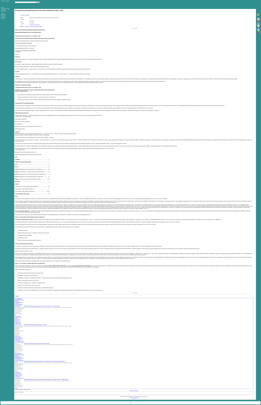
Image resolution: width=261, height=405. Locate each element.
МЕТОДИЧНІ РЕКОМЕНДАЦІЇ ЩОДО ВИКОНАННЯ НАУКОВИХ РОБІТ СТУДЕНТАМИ (46, 379)
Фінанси (3, 16)
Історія (2, 13)
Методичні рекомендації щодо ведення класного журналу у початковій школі (42, 306)
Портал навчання (134, 390)
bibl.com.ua (21, 26)
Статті (130, 402)
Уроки (2, 7)
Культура (28, 26)
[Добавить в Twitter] (258, 30)
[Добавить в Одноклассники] (258, 26)
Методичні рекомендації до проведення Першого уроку (37, 343)
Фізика (2, 18)
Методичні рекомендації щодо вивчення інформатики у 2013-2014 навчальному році (19, 375)
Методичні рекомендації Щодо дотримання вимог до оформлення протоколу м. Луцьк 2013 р (18, 320)
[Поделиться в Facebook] (258, 28)
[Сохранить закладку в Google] (258, 15)
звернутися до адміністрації (134, 397)
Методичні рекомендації (35, 24)
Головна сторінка (5, 0)
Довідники (3, 9)
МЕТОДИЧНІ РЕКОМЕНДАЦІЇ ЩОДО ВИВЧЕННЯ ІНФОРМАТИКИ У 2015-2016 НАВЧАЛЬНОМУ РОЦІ (19, 358)
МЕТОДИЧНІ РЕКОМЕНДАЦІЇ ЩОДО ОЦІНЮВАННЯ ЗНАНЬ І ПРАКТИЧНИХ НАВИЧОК (19, 302)
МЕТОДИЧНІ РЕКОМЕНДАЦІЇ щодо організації (35, 324)
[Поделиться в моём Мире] (258, 21)
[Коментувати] (258, 32)
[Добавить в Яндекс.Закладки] (258, 19)
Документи (3, 11)
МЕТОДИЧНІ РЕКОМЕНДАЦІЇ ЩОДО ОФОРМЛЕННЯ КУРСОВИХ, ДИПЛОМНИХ (44, 361)
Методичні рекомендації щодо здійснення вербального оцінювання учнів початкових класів (19, 339)
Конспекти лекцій (5, 8)
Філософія (3, 14)
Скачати (22, 15)
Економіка (3, 17)
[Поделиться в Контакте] (258, 23)
